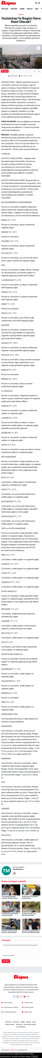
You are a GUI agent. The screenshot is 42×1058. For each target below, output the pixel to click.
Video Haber (9, 1024)
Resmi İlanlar (21, 1027)
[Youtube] (24, 996)
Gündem (13, 9)
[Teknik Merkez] (6, 870)
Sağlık (22, 9)
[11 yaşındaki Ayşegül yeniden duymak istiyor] (11, 890)
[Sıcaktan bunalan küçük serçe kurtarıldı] (11, 907)
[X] (17, 996)
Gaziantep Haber (29, 1024)
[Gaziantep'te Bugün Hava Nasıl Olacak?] (21, 56)
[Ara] (36, 3)
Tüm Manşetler (29, 1007)
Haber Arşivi (28, 1012)
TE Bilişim (13, 1050)
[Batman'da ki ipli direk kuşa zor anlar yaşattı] (11, 924)
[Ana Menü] (39, 3)
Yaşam (21, 14)
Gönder (6, 961)
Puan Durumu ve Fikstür (11, 1007)
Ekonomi (4, 9)
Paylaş (6, 71)
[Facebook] (14, 996)
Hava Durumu (8, 1002)
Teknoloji (19, 1024)
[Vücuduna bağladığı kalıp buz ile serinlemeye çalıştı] (31, 924)
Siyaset (30, 9)
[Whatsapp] (28, 996)
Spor (37, 9)
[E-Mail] (14, 873)
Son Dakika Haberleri (10, 1012)
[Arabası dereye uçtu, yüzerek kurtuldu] (31, 907)
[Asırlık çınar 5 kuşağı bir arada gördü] (31, 890)
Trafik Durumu (28, 1002)
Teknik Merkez (14, 76)
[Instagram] (21, 996)
